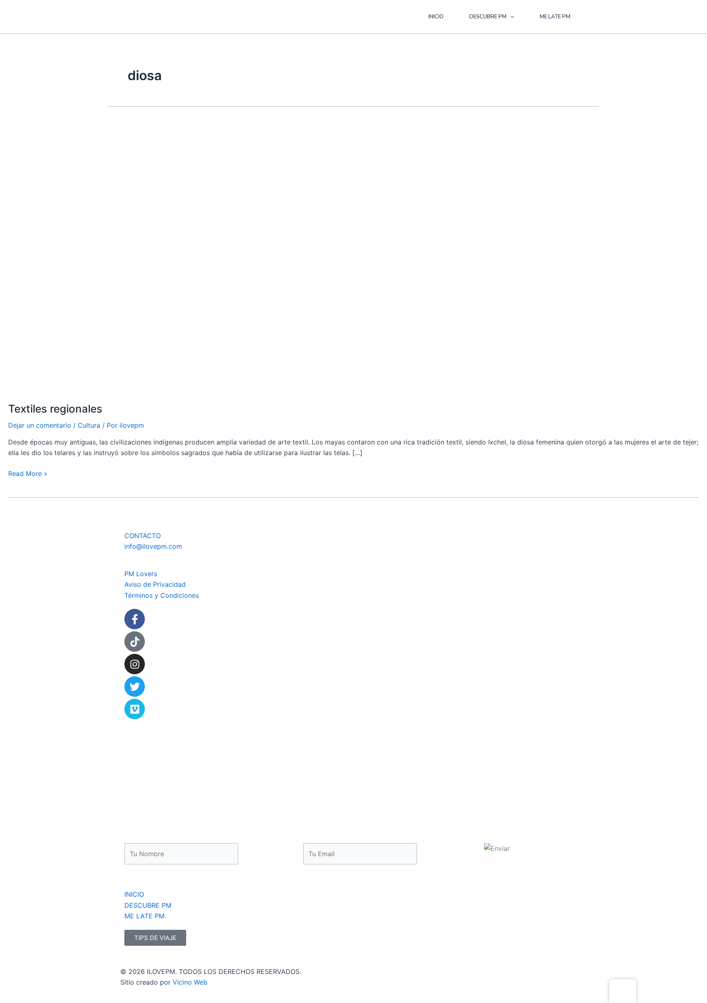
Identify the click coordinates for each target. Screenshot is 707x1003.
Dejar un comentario (39, 425)
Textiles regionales (55, 408)
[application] (510, 16)
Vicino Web (190, 982)
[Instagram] (134, 664)
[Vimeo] (134, 709)
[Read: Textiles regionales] (212, 255)
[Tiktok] (134, 641)
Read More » (27, 473)
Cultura (89, 425)
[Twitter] (134, 686)
